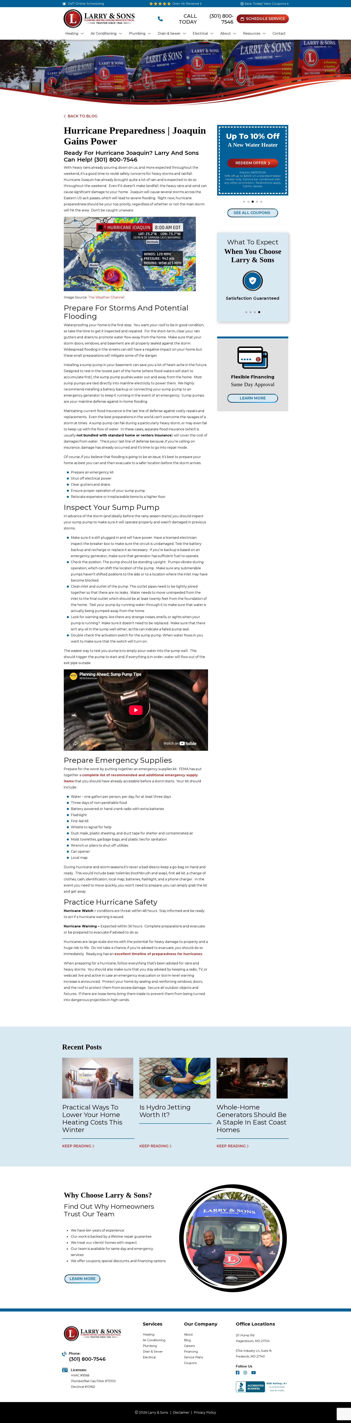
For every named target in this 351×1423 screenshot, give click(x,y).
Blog (187, 1340)
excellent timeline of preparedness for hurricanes (158, 954)
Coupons (190, 1363)
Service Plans (193, 1357)
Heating (148, 1334)
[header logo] (98, 19)
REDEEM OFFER (250, 163)
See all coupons (252, 213)
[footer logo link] (93, 1334)
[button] (244, 202)
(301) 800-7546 (221, 19)
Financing (191, 1351)
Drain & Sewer (153, 1351)
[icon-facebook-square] (238, 1373)
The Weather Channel (106, 297)
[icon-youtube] (254, 1373)
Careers (189, 1346)
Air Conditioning (154, 1340)
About (188, 1334)
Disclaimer (181, 1412)
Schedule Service (265, 18)
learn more (82, 1279)
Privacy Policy (205, 1412)
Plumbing (150, 1346)
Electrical (149, 1357)
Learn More (253, 398)
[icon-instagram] (246, 1373)
